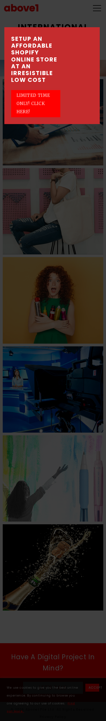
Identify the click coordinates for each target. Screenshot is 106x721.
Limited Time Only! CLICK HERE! (33, 103)
